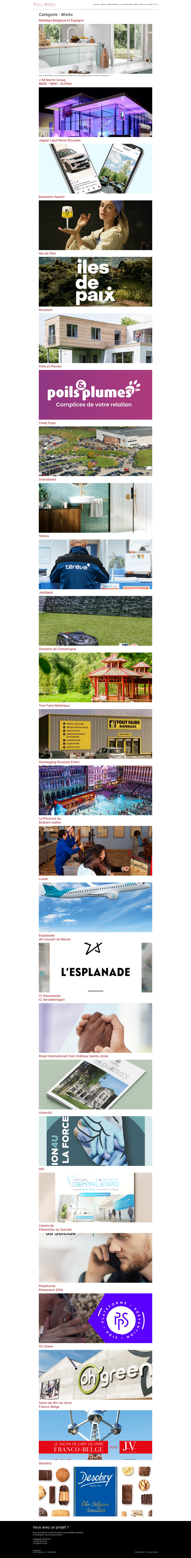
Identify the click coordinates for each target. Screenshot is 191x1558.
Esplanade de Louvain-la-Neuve (55, 937)
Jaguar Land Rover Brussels (60, 140)
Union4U (45, 1113)
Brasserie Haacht (52, 197)
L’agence (103, 4)
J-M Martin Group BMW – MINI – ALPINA (55, 82)
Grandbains (47, 479)
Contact (150, 4)
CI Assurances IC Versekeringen (52, 997)
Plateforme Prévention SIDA (51, 1288)
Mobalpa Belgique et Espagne (61, 20)
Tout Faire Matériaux (54, 705)
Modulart (46, 310)
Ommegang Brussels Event (59, 762)
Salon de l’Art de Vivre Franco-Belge (55, 1405)
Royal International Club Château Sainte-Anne (73, 1056)
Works (136, 4)
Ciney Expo (47, 423)
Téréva (44, 536)
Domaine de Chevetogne (57, 649)
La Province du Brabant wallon (50, 820)
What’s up (143, 4)
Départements (112, 4)
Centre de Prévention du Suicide (55, 1227)
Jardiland (46, 592)
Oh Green (46, 1346)
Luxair (43, 879)
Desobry (45, 1463)
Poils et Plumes (50, 366)
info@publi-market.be (42, 1539)
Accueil (96, 4)
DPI (41, 1169)
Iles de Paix (47, 253)
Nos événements (127, 4)
